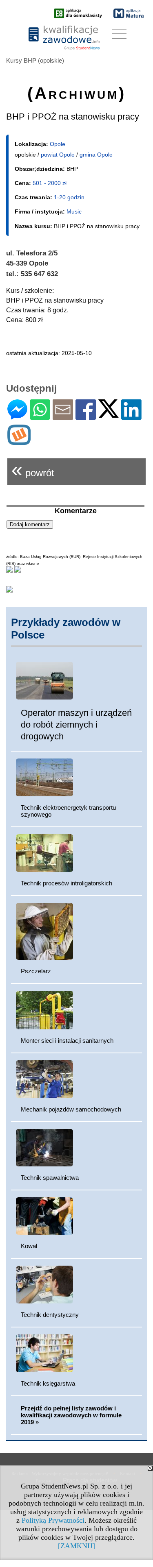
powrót (32, 469)
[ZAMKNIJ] (76, 1546)
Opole (57, 144)
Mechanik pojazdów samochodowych (71, 1109)
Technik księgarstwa (48, 1383)
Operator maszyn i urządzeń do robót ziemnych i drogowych (76, 724)
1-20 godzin (69, 197)
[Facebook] (85, 416)
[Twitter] (108, 414)
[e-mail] (63, 416)
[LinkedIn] (131, 416)
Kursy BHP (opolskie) (35, 60)
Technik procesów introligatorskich (66, 883)
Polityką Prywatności (53, 1520)
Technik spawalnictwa (50, 1177)
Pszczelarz (36, 971)
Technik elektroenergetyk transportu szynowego (68, 811)
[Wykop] (19, 441)
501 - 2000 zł (50, 183)
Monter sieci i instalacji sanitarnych (67, 1040)
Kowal (29, 1245)
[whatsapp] (40, 416)
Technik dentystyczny (50, 1314)
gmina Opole (96, 154)
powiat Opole (58, 154)
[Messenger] (17, 416)
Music (74, 211)
